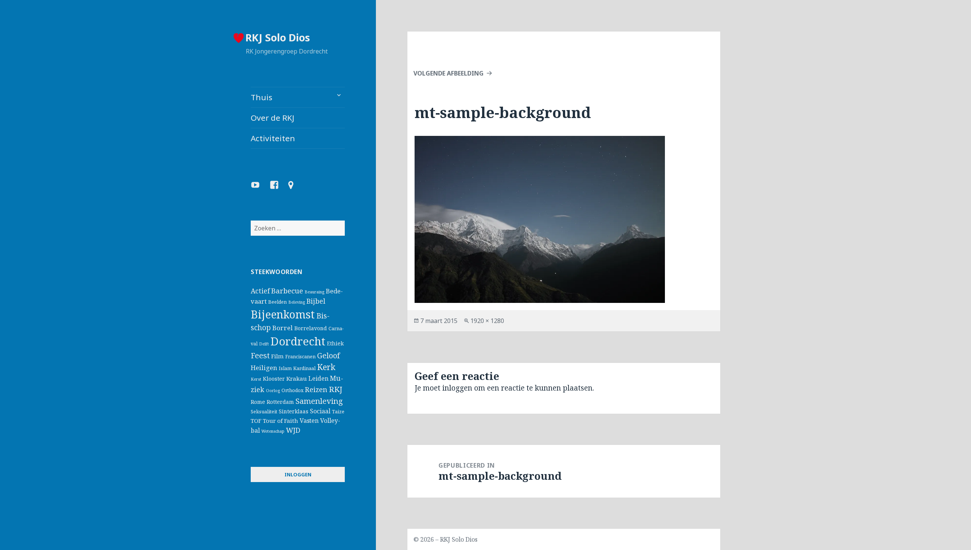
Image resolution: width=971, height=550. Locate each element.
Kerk (326, 367)
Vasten (309, 420)
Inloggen (297, 474)
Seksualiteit (264, 411)
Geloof (328, 355)
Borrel (282, 327)
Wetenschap (272, 431)
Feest (260, 355)
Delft (264, 344)
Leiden (318, 378)
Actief (260, 290)
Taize (338, 411)
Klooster (274, 378)
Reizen (316, 389)
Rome (258, 401)
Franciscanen (300, 356)
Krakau (296, 378)
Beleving (296, 302)
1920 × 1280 (487, 321)
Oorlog (273, 390)
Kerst (256, 379)
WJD (293, 430)
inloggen (457, 388)
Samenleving (319, 401)
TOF (256, 420)
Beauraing (314, 292)
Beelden (277, 302)
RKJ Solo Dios (277, 37)
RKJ (335, 389)
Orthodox (292, 390)
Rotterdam (280, 401)
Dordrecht (297, 341)
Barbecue (287, 290)
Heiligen (264, 367)
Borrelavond (310, 328)
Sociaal (320, 411)
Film (277, 356)
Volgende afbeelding (448, 73)
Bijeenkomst (283, 314)
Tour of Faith (280, 420)
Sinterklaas (293, 411)
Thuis (261, 97)
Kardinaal (304, 368)
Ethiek (335, 343)
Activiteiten (273, 138)
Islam (285, 368)
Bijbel (315, 301)
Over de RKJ (272, 117)
